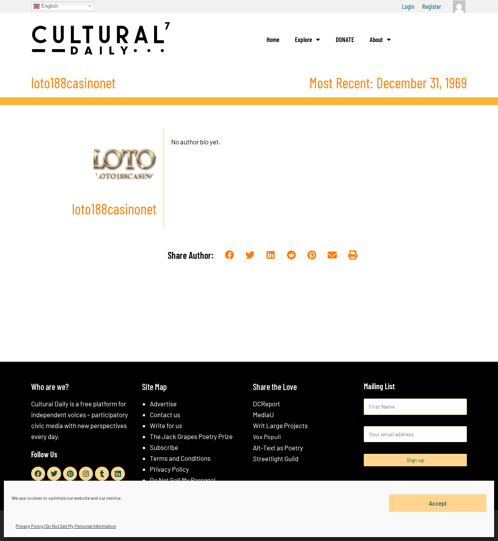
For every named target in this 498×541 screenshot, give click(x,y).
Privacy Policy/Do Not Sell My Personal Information (66, 526)
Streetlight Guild (275, 458)
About (376, 39)
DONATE (345, 39)
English (49, 6)
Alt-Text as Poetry (278, 447)
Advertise (163, 404)
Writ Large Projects (280, 425)
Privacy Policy (169, 469)
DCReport (266, 404)
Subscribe (164, 447)
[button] (229, 255)
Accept (438, 502)
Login (408, 6)
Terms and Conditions (180, 458)
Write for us (166, 425)
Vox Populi (267, 436)
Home (273, 39)
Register (431, 6)
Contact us (165, 414)
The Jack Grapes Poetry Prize (191, 436)
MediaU (263, 414)
